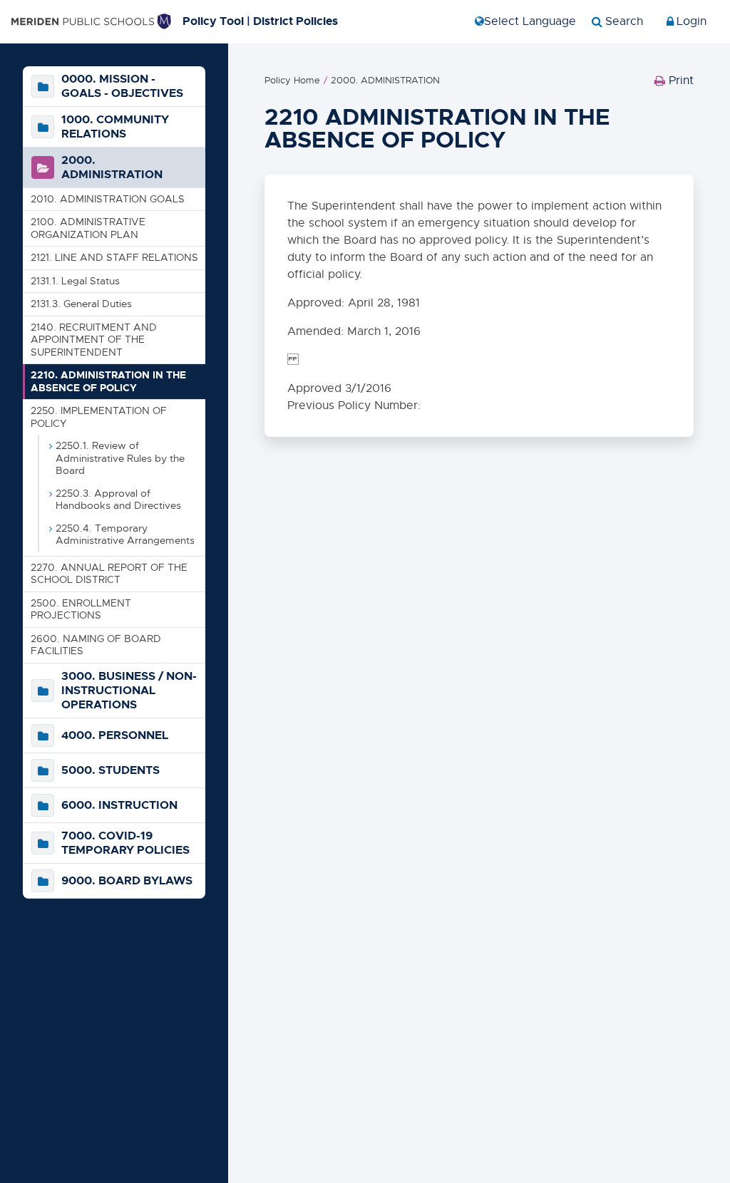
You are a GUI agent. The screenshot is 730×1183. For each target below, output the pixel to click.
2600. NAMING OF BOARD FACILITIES (96, 645)
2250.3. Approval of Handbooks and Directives (118, 499)
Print (674, 84)
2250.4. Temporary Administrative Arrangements (125, 534)
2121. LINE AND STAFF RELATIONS (114, 257)
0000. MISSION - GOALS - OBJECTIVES (122, 86)
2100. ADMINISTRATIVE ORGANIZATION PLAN (88, 228)
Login (691, 21)
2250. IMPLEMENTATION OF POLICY (99, 417)
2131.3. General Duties (81, 303)
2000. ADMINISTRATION (112, 167)
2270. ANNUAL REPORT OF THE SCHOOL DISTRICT (109, 574)
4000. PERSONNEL (114, 735)
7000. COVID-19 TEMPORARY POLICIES (125, 843)
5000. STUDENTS (110, 770)
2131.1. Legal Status (75, 280)
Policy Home (292, 80)
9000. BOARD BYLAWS (126, 881)
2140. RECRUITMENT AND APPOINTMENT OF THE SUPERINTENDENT (94, 339)
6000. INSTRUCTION (119, 805)
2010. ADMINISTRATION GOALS (108, 198)
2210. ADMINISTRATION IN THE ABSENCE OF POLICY (108, 381)
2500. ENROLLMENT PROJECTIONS (81, 609)
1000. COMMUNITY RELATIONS (115, 127)
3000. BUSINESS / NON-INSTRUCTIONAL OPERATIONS (129, 690)
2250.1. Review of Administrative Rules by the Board (120, 458)
